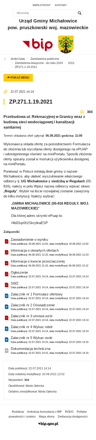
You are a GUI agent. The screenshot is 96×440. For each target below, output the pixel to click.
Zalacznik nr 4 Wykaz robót (50, 328)
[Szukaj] (79, 12)
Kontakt (61, 5)
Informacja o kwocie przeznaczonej (49, 263)
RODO (69, 411)
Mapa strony (42, 5)
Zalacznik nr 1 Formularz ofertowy (50, 296)
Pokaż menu (19, 77)
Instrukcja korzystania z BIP (44, 411)
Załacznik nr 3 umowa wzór (50, 317)
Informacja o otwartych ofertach (50, 252)
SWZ (50, 285)
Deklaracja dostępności (73, 416)
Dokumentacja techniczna (50, 350)
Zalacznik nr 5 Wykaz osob (50, 339)
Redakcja (18, 411)
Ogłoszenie (50, 274)
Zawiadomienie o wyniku (50, 241)
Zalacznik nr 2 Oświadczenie (50, 306)
